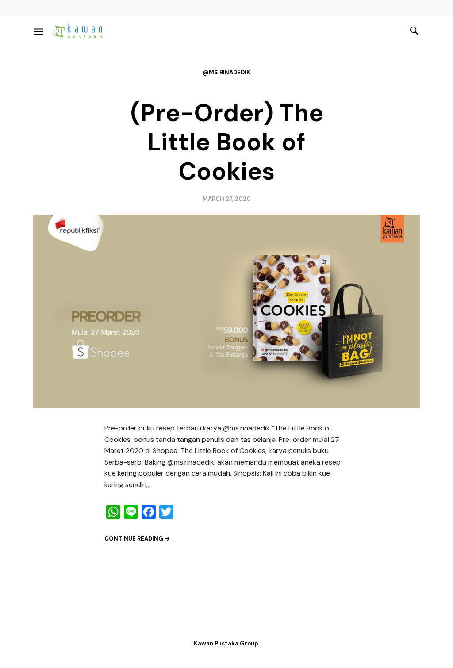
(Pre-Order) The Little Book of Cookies (226, 142)
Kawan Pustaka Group (226, 643)
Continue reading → (137, 538)
